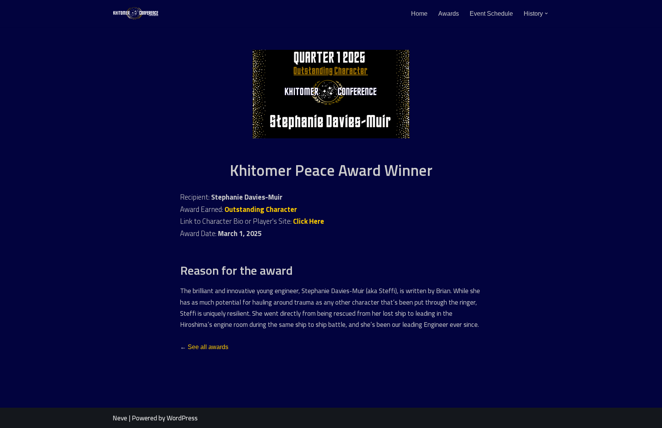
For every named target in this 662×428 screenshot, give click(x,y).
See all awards (208, 347)
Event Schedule (491, 13)
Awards (448, 13)
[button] (546, 13)
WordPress (182, 418)
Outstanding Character (260, 209)
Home (419, 13)
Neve (120, 418)
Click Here (308, 221)
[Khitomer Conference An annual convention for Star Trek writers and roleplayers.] (136, 13)
